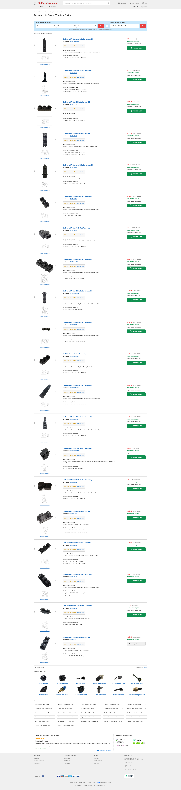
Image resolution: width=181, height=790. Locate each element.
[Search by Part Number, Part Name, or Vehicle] (108, 3)
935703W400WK (74, 387)
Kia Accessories (51, 6)
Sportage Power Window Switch (135, 721)
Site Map (96, 763)
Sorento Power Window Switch (112, 717)
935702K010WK (74, 293)
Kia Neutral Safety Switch (118, 683)
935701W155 (73, 199)
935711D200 (73, 639)
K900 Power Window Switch (111, 708)
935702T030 (73, 576)
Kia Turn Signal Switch (137, 683)
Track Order (67, 760)
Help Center (144, 6)
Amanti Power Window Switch (42, 704)
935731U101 (73, 104)
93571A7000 (73, 545)
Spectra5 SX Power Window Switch (113, 721)
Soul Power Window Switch (42, 721)
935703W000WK (74, 419)
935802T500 (73, 482)
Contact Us (135, 6)
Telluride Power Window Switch (66, 725)
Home (35, 12)
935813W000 (73, 230)
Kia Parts (40, 6)
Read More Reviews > (105, 750)
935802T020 (73, 73)
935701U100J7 (74, 262)
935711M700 (73, 513)
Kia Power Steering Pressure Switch (137, 695)
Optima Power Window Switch (88, 713)
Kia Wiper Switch (80, 683)
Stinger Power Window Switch (43, 725)
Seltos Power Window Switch (65, 717)
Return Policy (82, 782)
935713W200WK (74, 356)
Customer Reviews (39, 760)
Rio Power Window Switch (110, 713)
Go (101, 26)
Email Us (129, 762)
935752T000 (73, 167)
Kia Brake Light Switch (62, 694)
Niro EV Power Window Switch (134, 708)
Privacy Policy (91, 782)
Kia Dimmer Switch (118, 694)
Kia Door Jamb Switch (100, 694)
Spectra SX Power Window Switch (89, 721)
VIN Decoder (37, 763)
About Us (36, 758)
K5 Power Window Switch (87, 708)
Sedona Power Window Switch (43, 717)
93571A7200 (73, 136)
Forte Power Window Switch (65, 708)
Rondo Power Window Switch (134, 713)
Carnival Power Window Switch (112, 704)
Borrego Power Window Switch (66, 704)
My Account (67, 758)
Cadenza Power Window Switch (89, 704)
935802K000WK (74, 450)
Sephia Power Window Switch (88, 717)
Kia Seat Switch (43, 694)
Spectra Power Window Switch (66, 721)
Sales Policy (73, 782)
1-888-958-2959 (131, 769)
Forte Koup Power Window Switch (44, 708)
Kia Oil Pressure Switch (99, 683)
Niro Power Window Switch (42, 713)
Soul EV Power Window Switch (135, 717)
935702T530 (73, 325)
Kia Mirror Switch (43, 683)
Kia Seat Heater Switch (81, 694)
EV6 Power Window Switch (134, 704)
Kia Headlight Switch (62, 683)
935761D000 (73, 608)
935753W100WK (74, 41)
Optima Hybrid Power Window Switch (67, 713)
